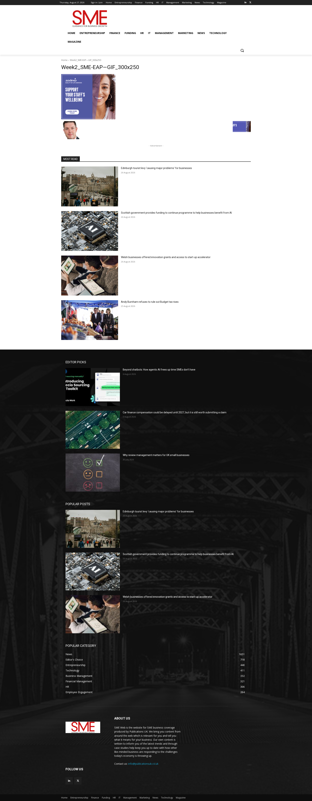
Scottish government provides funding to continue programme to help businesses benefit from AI (176, 212)
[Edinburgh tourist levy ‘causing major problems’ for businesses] (89, 186)
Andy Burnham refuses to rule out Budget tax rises (150, 301)
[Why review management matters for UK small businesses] (93, 472)
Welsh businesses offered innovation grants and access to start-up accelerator (166, 257)
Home (64, 60)
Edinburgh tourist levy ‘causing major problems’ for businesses (156, 168)
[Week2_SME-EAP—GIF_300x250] (156, 96)
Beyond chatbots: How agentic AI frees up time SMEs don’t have (159, 369)
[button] (242, 50)
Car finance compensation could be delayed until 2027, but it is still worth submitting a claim (174, 412)
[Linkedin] (245, 3)
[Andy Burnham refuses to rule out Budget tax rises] (89, 320)
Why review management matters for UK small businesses (156, 455)
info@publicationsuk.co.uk (143, 763)
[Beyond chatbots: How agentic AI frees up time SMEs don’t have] (93, 387)
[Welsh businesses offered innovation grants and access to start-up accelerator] (89, 275)
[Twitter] (250, 3)
